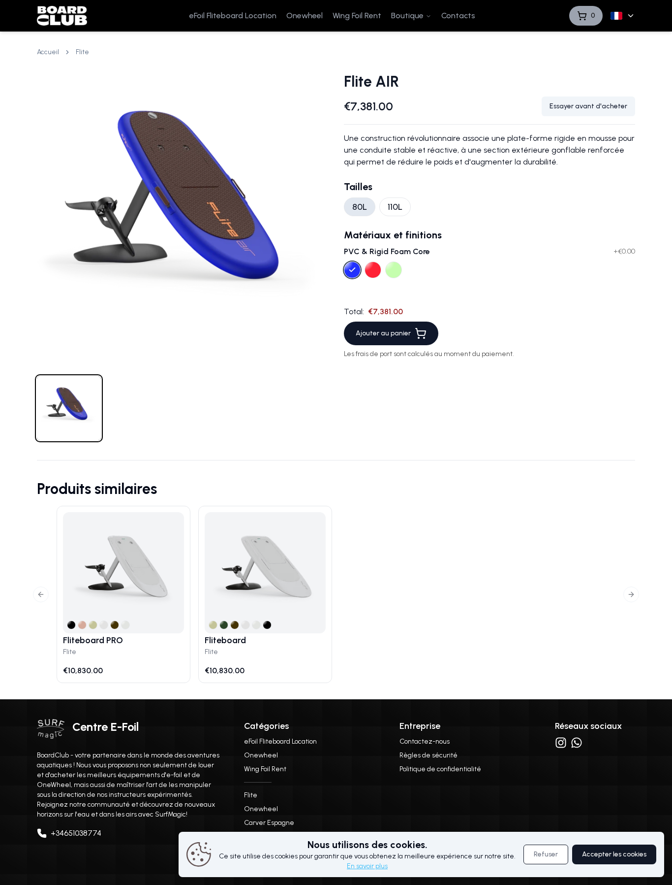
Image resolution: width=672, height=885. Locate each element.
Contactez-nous (424, 741)
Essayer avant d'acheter (588, 106)
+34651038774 (76, 833)
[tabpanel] (182, 218)
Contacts (458, 15)
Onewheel (304, 15)
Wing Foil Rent (357, 15)
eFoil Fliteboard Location (232, 15)
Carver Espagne (269, 823)
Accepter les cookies (614, 854)
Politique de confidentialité (440, 769)
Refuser (546, 854)
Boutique (407, 15)
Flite (250, 795)
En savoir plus (367, 866)
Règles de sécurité (428, 755)
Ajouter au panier (383, 333)
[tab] (69, 408)
